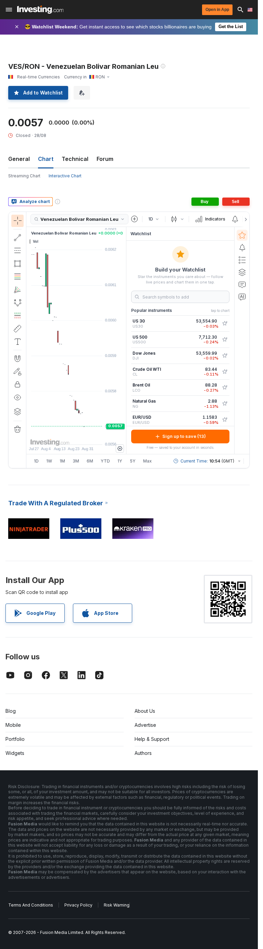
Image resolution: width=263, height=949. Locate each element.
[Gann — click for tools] (17, 289)
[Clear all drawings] (17, 429)
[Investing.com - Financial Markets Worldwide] (40, 9)
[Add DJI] (224, 355)
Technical (75, 158)
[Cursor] (17, 221)
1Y (119, 461)
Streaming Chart (24, 175)
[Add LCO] (224, 387)
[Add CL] (224, 372)
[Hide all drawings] (17, 397)
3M (76, 461)
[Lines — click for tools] (17, 237)
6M (90, 461)
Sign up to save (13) (184, 436)
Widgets (14, 753)
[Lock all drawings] (17, 384)
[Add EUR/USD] (224, 420)
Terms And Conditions (30, 905)
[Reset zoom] (94, 435)
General (19, 158)
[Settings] (120, 448)
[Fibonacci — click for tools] (17, 276)
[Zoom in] (67, 435)
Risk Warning (116, 905)
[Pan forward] (85, 435)
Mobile (13, 725)
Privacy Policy (78, 905)
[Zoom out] (57, 435)
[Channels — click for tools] (17, 250)
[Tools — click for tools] (17, 328)
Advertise (145, 725)
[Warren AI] (242, 296)
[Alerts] (242, 247)
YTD (105, 461)
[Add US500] (224, 339)
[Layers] (17, 411)
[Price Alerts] (235, 219)
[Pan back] (76, 435)
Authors (143, 753)
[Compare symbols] (134, 219)
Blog (10, 711)
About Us (145, 711)
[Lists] (242, 259)
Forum (105, 158)
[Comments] (242, 284)
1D (36, 461)
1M (62, 461)
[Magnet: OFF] (17, 358)
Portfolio (15, 739)
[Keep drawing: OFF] (17, 371)
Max (147, 461)
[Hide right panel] (124, 340)
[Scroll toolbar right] (244, 219)
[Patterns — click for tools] (17, 302)
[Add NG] (224, 403)
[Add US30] (224, 323)
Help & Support (152, 739)
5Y (133, 461)
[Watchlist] (242, 235)
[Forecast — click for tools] (17, 315)
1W (49, 461)
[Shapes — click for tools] (17, 263)
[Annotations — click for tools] (17, 342)
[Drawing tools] (28, 340)
